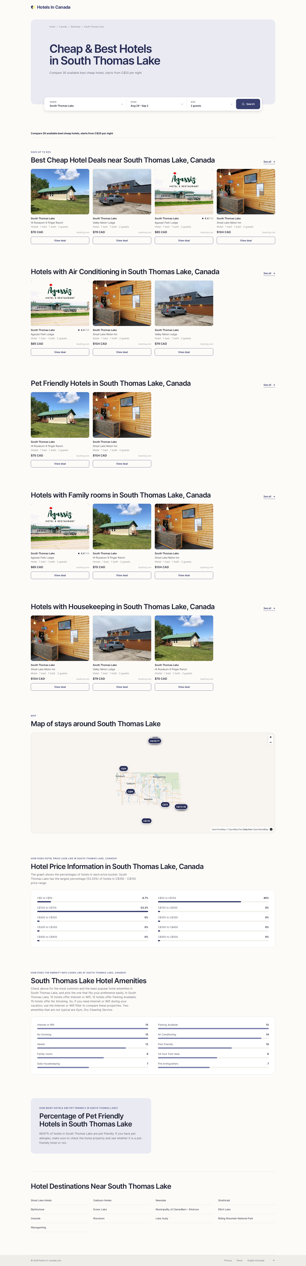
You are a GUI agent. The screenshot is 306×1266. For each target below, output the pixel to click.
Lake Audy (162, 1218)
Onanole (35, 1218)
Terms (239, 1260)
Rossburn (98, 1218)
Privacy (228, 1260)
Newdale (161, 1200)
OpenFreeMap (219, 829)
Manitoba (75, 26)
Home (52, 26)
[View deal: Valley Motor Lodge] (122, 191)
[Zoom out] (270, 742)
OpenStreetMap (260, 829)
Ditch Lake (224, 1209)
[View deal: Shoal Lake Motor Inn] (246, 191)
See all (269, 161)
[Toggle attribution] (271, 829)
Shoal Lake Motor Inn (229, 222)
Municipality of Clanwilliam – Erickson (177, 1209)
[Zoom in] (270, 737)
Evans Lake (100, 1209)
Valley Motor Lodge (104, 222)
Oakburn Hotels (102, 1200)
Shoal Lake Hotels (41, 1200)
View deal (60, 240)
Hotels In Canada (53, 7)
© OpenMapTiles (234, 829)
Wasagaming (38, 1227)
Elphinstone (37, 1209)
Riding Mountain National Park (235, 1218)
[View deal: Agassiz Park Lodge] (184, 191)
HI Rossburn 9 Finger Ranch (47, 222)
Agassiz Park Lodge (166, 222)
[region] (153, 783)
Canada (63, 26)
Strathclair (224, 1200)
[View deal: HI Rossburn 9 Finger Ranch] (60, 191)
